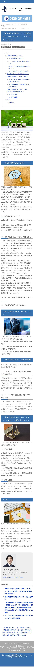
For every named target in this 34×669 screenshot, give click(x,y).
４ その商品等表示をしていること (18, 73)
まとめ (8, 102)
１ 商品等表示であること (16, 61)
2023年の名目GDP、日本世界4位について (17, 630)
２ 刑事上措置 (13, 99)
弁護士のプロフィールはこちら (13, 579)
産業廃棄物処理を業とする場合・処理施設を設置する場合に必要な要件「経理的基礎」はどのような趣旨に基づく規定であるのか (17, 635)
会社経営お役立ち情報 (19, 49)
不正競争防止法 (6, 49)
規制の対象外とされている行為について (18, 76)
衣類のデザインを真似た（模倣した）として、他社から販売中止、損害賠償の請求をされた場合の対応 (19, 593)
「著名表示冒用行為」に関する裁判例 (17, 79)
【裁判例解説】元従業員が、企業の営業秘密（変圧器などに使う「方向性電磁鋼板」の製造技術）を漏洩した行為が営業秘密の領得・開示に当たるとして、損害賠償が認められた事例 (19, 610)
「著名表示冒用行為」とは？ (14, 58)
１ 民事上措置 (13, 96)
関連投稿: (11, 105)
